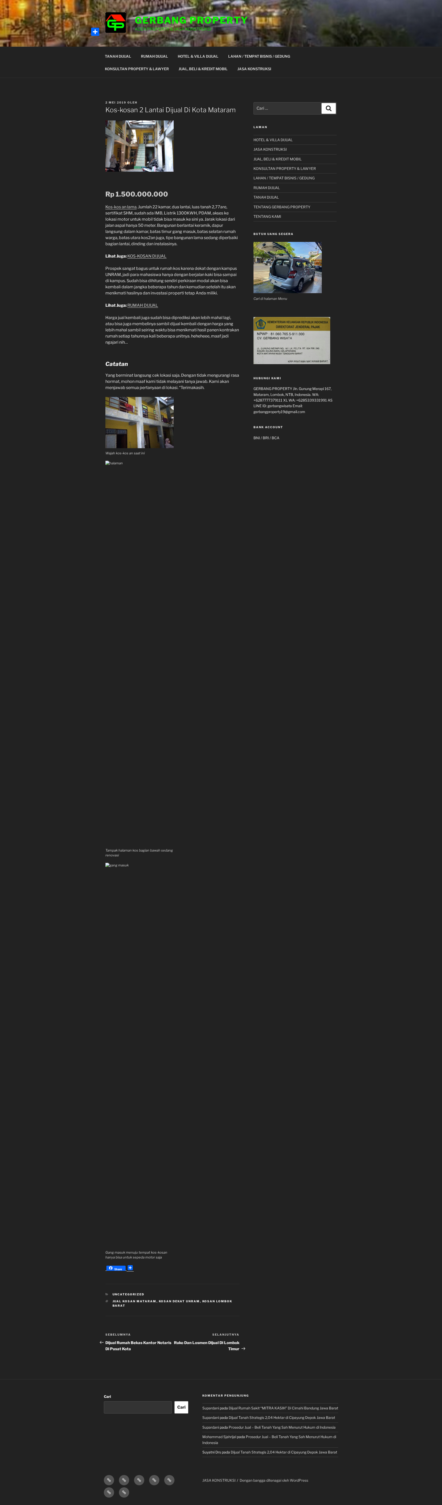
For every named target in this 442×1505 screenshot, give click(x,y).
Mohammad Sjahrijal (219, 1437)
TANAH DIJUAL (118, 56)
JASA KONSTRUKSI (254, 69)
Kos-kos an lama (121, 206)
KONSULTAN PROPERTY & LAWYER (137, 69)
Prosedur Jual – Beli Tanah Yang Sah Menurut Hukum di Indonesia (282, 1427)
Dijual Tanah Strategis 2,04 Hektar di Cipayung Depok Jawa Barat (282, 1417)
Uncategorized (129, 1294)
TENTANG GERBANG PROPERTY (281, 207)
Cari (107, 1396)
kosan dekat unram (179, 1301)
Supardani (210, 1408)
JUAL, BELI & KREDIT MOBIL (203, 69)
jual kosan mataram (135, 1301)
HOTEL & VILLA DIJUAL (198, 56)
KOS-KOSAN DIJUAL (147, 256)
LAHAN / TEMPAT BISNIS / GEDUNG (259, 56)
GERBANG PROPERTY (191, 20)
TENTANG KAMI (267, 216)
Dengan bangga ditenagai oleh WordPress (274, 1480)
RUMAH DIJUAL (154, 56)
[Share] (95, 32)
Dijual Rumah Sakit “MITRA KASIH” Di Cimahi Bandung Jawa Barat (283, 1408)
